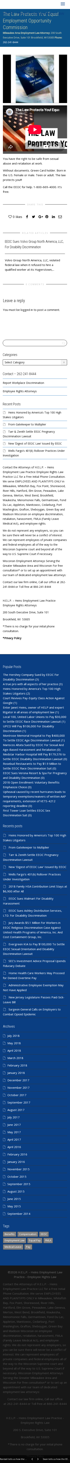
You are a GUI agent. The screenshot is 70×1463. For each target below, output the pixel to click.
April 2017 (14, 1139)
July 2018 (13, 1036)
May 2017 (14, 1132)
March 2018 (15, 1058)
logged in (27, 310)
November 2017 (18, 1087)
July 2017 (13, 1117)
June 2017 (14, 1125)
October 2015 (16, 1176)
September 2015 (18, 1184)
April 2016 (14, 1147)
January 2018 (16, 1073)
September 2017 (18, 1102)
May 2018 (14, 1043)
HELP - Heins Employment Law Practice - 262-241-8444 (33, 14)
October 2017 (16, 1095)
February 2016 (17, 1154)
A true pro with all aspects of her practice (30, 684)
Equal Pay (35, 1240)
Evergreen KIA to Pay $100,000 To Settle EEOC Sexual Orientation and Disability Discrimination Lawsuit (34, 949)
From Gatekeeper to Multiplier (27, 424)
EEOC (44, 1234)
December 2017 (18, 1080)
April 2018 (14, 1050)
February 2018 (17, 1065)
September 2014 (18, 1214)
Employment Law (14, 1240)
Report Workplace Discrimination (23, 383)
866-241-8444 (57, 1404)
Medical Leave (13, 1247)
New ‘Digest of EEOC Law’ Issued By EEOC (35, 443)
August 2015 (15, 1191)
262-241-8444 (10, 42)
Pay (28, 1247)
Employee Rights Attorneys (20, 391)
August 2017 (15, 1110)
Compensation (27, 1234)
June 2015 (14, 1199)
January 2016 (16, 1162)
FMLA (48, 1240)
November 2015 (18, 1169)
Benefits (10, 1234)
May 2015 (14, 1206)
